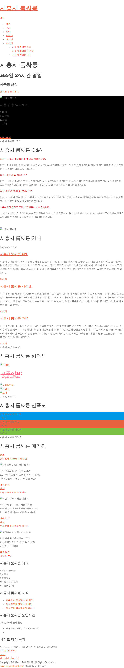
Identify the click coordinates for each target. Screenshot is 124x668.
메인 (8, 23)
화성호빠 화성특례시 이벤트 (14, 525)
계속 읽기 (5, 484)
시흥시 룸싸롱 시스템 (23, 50)
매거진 (9, 39)
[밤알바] (11, 380)
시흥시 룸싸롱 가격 (21, 54)
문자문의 (14, 91)
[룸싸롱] (4, 364)
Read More (5, 137)
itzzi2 (2, 654)
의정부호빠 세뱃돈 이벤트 (13, 492)
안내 (8, 31)
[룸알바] (4, 388)
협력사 (9, 35)
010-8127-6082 (8, 650)
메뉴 (2, 17)
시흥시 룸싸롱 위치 (21, 46)
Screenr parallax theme (12, 665)
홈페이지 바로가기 (9, 658)
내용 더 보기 (6, 555)
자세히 (3, 279)
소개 (8, 27)
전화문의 (4, 91)
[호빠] (3, 392)
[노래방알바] (7, 384)
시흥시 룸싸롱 (19, 8)
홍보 (2, 454)
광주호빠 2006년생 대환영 (13, 458)
